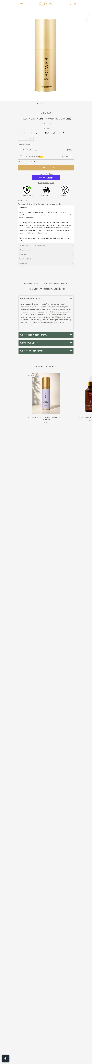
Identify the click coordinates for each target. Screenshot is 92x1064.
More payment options (46, 183)
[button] (46, 207)
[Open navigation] (21, 4)
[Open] (5, 1058)
